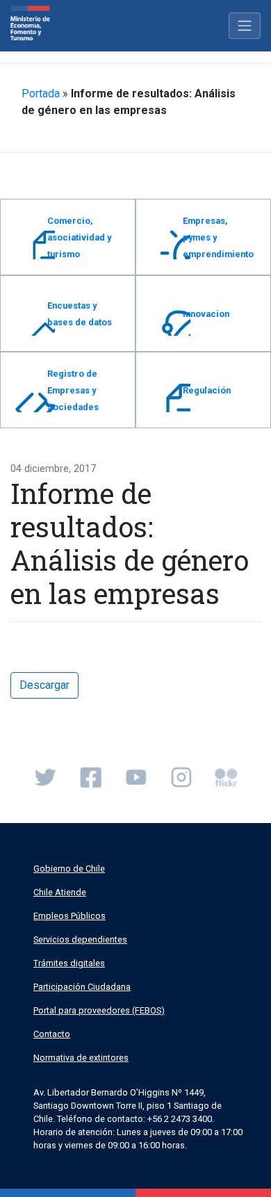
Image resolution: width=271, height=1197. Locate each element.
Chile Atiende (59, 892)
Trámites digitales (69, 963)
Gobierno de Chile (69, 868)
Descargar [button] (44, 685)
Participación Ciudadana (82, 987)
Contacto (51, 1034)
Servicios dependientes (80, 939)
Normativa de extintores (81, 1057)
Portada (41, 93)
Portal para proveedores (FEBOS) (99, 1010)
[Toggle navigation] (245, 26)
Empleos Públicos (69, 916)
